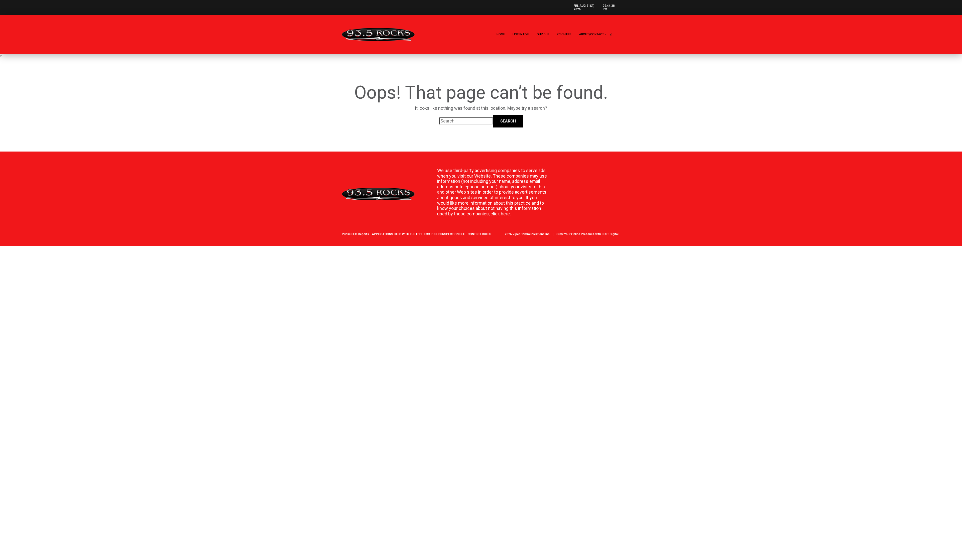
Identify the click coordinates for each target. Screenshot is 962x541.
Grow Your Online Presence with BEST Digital (587, 234)
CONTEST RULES (479, 234)
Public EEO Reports (355, 234)
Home (501, 34)
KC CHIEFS (564, 34)
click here (500, 213)
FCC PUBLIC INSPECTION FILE (444, 234)
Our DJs (543, 34)
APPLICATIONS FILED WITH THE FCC (397, 234)
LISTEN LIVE (521, 34)
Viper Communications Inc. (531, 234)
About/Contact (591, 34)
